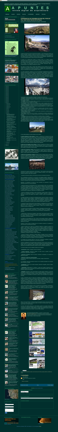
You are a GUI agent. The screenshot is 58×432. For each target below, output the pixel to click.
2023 (6, 89)
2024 (6, 88)
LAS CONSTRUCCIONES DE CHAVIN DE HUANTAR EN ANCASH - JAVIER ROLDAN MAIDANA (13, 292)
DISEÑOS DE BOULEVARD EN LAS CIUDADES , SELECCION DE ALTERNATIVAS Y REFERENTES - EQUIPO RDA (12, 359)
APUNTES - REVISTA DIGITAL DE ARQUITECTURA (13, 2)
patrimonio (45, 371)
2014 (6, 99)
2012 (6, 101)
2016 (6, 97)
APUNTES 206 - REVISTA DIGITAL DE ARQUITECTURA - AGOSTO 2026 (10, 60)
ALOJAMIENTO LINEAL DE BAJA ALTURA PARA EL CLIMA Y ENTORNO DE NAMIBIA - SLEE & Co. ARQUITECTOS (13, 338)
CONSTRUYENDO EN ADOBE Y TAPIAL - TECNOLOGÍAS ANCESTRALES (12, 276)
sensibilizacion (50, 371)
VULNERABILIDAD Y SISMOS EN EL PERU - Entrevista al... (11, 135)
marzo (7, 113)
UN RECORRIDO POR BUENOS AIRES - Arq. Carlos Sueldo (11, 128)
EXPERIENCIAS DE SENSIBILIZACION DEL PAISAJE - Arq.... (11, 124)
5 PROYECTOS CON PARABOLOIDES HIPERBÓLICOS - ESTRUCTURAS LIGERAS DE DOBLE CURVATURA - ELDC (13, 382)
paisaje (43, 371)
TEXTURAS (43, 14)
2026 (6, 86)
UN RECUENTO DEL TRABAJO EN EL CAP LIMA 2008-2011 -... (11, 118)
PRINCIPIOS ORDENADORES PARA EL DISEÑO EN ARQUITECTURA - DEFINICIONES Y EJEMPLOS (13, 319)
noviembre (8, 104)
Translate (27, 392)
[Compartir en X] (24, 370)
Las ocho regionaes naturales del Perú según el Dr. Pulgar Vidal (13, 314)
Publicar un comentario (25, 381)
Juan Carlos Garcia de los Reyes (37, 371)
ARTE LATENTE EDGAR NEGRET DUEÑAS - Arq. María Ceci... (10, 122)
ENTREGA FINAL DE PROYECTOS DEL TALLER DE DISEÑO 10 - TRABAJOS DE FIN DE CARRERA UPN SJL (13, 297)
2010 (6, 144)
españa (31, 371)
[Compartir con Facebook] (25, 370)
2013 (6, 100)
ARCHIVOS (37, 14)
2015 (6, 98)
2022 (6, 90)
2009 (6, 145)
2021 (6, 91)
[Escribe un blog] (23, 370)
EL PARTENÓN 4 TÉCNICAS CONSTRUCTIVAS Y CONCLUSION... (11, 116)
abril (7, 112)
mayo (7, 111)
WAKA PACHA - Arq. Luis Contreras (10, 121)
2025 (6, 87)
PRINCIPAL (7, 14)
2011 (6, 102)
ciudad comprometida (27, 371)
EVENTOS (18, 14)
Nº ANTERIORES (31, 14)
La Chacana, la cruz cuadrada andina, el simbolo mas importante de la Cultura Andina (13, 349)
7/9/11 (23, 379)
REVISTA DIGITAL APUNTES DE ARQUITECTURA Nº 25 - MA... (10, 114)
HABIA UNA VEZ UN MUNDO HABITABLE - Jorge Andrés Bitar (10, 126)
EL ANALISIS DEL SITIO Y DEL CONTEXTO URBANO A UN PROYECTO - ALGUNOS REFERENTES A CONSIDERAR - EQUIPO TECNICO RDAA (12, 286)
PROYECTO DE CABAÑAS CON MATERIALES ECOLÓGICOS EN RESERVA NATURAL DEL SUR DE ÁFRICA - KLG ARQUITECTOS (12, 303)
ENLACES (24, 14)
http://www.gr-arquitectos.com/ (32, 313)
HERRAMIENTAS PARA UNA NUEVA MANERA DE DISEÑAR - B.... (10, 120)
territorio (22, 372)
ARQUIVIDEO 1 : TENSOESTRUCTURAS (9, 136)
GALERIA (13, 14)
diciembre (8, 103)
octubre (8, 105)
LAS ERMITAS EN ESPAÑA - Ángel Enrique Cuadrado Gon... (10, 133)
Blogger (40, 426)
